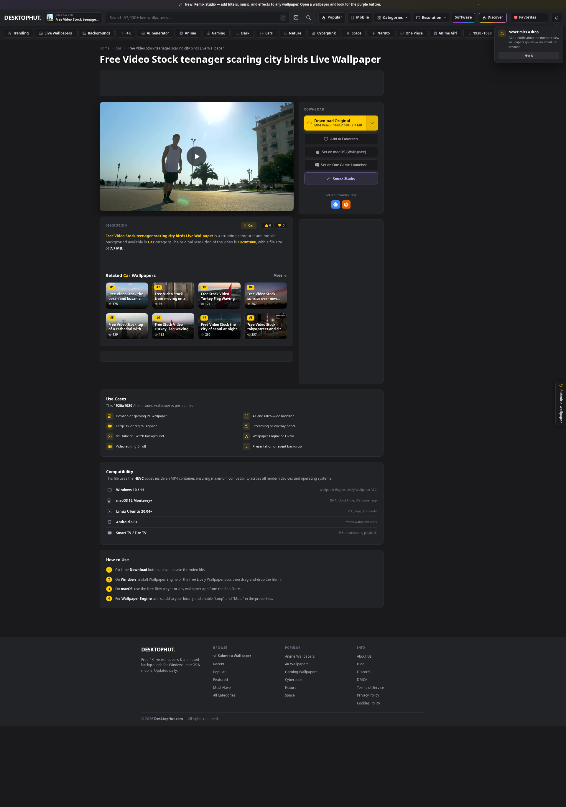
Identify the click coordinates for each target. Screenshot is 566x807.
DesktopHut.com (168, 718)
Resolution (431, 17)
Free (109, 235)
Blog (360, 663)
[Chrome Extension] (335, 204)
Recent (218, 663)
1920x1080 (247, 242)
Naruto (383, 33)
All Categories (224, 695)
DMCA (362, 679)
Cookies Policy (368, 703)
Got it (529, 55)
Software (463, 17)
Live (189, 235)
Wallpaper (203, 235)
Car (118, 48)
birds (180, 235)
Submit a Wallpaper (234, 655)
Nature (295, 33)
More (278, 275)
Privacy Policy (368, 695)
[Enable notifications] (557, 18)
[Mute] (253, 206)
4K (128, 33)
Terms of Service (370, 687)
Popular (335, 17)
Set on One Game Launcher (344, 165)
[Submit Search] (308, 17)
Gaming (218, 33)
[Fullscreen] (286, 206)
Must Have (222, 687)
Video (119, 235)
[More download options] (372, 122)
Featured (220, 679)
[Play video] (197, 156)
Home (105, 48)
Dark (245, 33)
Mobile (362, 17)
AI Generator (158, 33)
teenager (144, 235)
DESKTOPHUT (158, 649)
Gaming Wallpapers (301, 671)
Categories (393, 17)
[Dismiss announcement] (478, 4)
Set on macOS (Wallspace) (344, 152)
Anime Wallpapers (300, 656)
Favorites (530, 17)
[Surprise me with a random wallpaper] (295, 17)
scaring (160, 235)
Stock (131, 235)
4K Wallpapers (297, 663)
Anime (190, 33)
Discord (363, 671)
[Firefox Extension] (346, 204)
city (171, 235)
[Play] (107, 206)
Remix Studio (344, 178)
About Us (364, 656)
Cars (269, 33)
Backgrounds (99, 33)
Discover (495, 17)
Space (356, 33)
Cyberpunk (326, 33)
